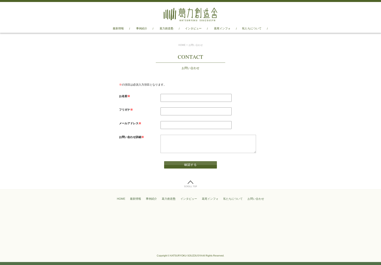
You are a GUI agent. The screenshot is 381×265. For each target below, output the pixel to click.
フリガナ (126, 109)
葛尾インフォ (222, 28)
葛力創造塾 (166, 28)
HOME (182, 45)
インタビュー (193, 28)
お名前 (124, 96)
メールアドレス (130, 123)
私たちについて (252, 28)
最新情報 (118, 28)
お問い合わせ (255, 198)
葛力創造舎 (190, 14)
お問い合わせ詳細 (131, 137)
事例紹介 (141, 28)
